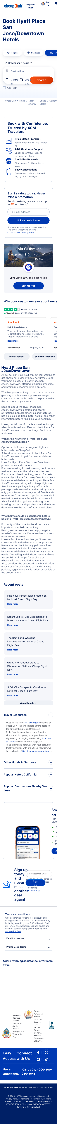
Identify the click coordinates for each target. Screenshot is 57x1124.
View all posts (27, 703)
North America (32, 102)
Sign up (35, 883)
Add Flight (12, 88)
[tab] (12, 53)
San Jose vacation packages (36, 751)
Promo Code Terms (16, 947)
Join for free (28, 285)
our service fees (13, 931)
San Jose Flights (31, 722)
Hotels (22, 100)
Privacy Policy (28, 232)
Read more (12, 604)
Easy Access (9, 1056)
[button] (45, 4)
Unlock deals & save (28, 220)
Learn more (28, 263)
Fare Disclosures (15, 938)
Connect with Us (24, 1056)
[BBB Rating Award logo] (49, 1027)
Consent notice (13, 232)
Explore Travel (30, 6)
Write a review (16, 356)
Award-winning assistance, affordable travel (28, 963)
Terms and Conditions (42, 1099)
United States (43, 102)
